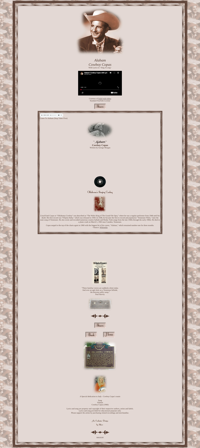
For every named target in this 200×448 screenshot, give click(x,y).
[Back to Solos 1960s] (91, 337)
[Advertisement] (100, 162)
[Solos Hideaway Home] (109, 337)
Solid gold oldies (104, 99)
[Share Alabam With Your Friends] (100, 327)
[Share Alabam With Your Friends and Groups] (100, 108)
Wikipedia (104, 227)
